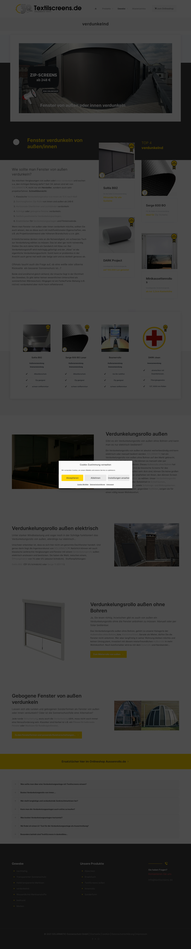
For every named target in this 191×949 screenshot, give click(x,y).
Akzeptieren (72, 477)
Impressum (110, 484)
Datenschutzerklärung (97, 484)
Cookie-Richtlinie (83, 484)
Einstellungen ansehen (118, 477)
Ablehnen (95, 477)
